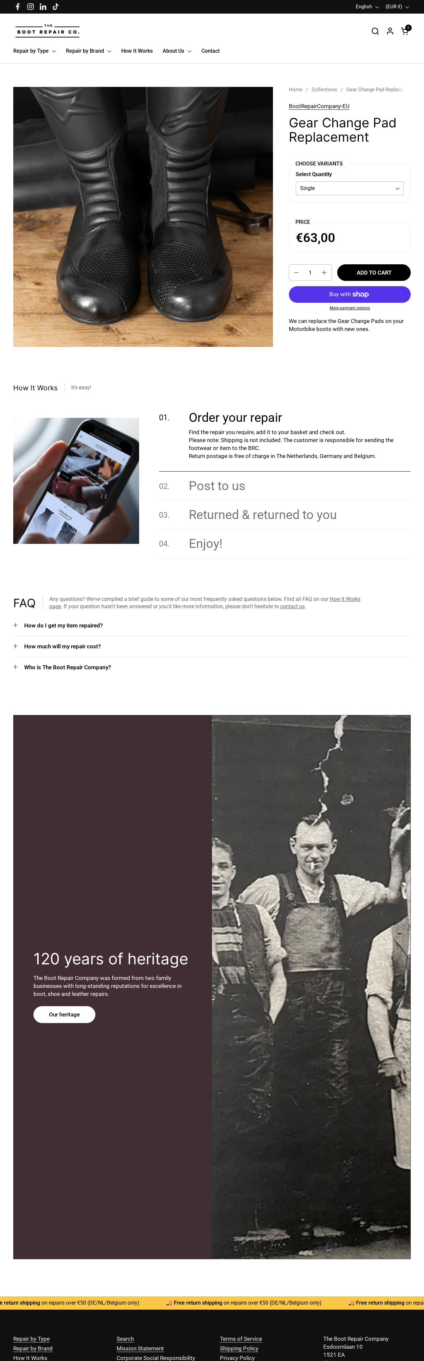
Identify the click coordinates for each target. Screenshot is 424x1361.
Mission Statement (140, 1348)
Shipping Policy (239, 1348)
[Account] (390, 31)
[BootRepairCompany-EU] (47, 31)
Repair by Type (31, 1338)
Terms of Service (241, 1338)
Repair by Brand (33, 1348)
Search (125, 1338)
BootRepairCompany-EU (319, 106)
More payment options (350, 308)
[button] (375, 31)
